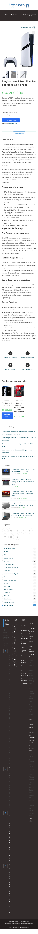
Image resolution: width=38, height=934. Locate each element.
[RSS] (17, 537)
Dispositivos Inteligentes (11, 574)
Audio (6, 551)
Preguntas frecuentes (24, 682)
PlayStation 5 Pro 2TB (7, 404)
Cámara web (8, 555)
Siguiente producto (27, 27)
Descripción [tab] (19, 134)
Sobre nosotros (13, 921)
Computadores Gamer (11, 567)
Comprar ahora (10, 120)
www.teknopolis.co (9, 897)
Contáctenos (25, 668)
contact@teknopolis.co (9, 842)
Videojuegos (13, 112)
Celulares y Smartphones (25, 628)
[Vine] (5, 537)
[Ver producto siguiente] (34, 27)
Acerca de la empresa (23, 660)
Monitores (7, 586)
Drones (6, 577)
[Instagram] (17, 531)
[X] (5, 531)
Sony (8, 115)
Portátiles (7, 593)
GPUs (6, 583)
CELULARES (7, 561)
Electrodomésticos (10, 580)
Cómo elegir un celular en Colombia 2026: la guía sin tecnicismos (32, 737)
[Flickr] (30, 531)
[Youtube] (11, 537)
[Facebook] (11, 531)
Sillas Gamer (8, 596)
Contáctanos (24, 921)
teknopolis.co (24, 927)
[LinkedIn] (14, 642)
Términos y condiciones (24, 674)
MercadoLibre (13, 123)
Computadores (9, 564)
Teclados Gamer (9, 602)
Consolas (7, 570)
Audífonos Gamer (9, 548)
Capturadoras (8, 558)
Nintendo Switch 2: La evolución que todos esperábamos (19, 407)
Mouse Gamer (8, 589)
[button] (33, 32)
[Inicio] (2, 15)
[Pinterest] (23, 531)
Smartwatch (8, 599)
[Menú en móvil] (35, 5)
